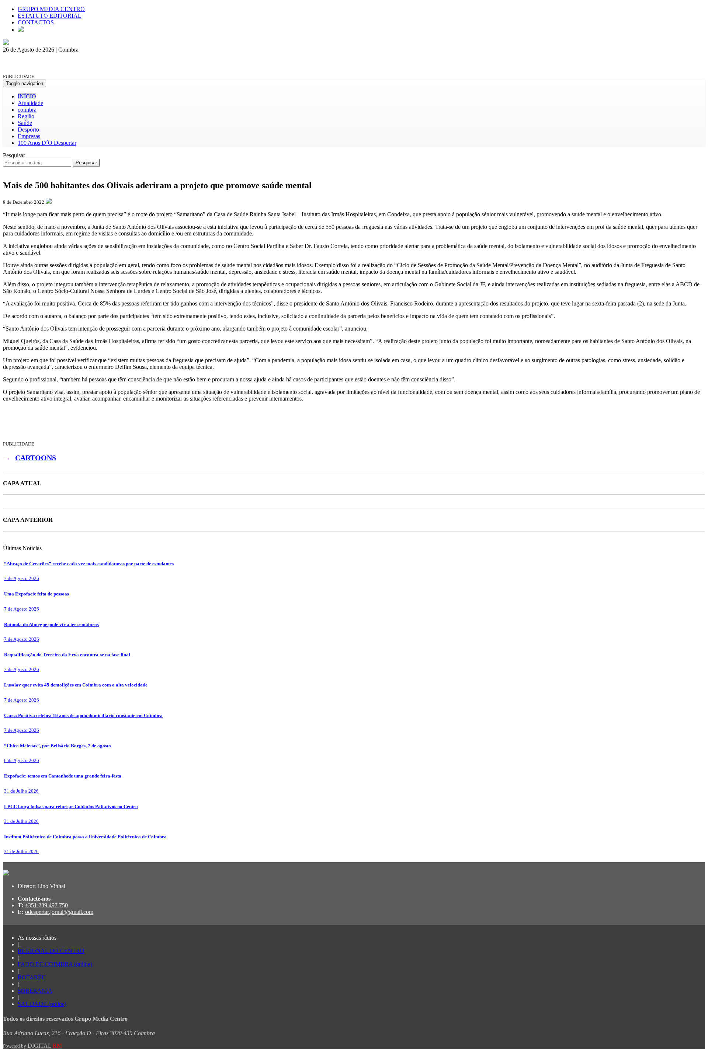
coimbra (27, 109)
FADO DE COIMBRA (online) (55, 964)
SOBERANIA (35, 991)
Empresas (29, 136)
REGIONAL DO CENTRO (51, 951)
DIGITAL (32, 1045)
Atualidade (30, 103)
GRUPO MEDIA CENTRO (51, 9)
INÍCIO (27, 96)
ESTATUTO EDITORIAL (49, 16)
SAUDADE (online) (42, 1004)
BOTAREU (32, 977)
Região (26, 116)
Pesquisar (14, 155)
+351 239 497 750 (46, 905)
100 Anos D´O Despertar (47, 143)
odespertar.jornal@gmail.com (59, 912)
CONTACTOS (36, 22)
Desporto (28, 129)
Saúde (25, 123)
